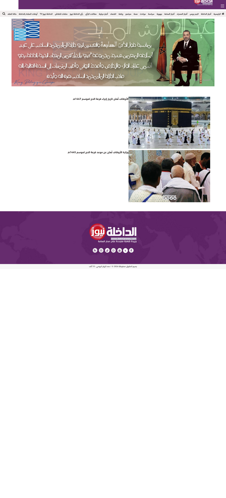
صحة (136, 14)
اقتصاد (113, 14)
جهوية (159, 14)
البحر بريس (194, 14)
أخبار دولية (103, 14)
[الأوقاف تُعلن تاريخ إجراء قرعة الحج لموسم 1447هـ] (169, 123)
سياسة (151, 14)
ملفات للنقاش (61, 14)
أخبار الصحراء (182, 14)
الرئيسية (217, 14)
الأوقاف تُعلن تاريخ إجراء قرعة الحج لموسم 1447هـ (104, 98)
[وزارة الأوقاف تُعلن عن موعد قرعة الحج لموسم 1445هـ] (169, 176)
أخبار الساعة (169, 14)
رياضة (121, 14)
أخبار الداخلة (206, 14)
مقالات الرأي (91, 14)
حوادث (143, 14)
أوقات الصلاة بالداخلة (28, 14)
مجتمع (128, 14)
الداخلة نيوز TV (46, 14)
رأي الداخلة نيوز (76, 14)
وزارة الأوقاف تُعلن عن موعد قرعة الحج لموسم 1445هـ (101, 152)
